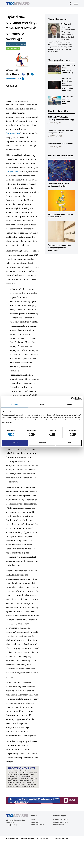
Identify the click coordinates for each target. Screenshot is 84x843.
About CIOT (35, 822)
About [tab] (69, 404)
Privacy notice (58, 824)
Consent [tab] (14, 404)
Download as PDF (13, 78)
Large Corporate (19, 44)
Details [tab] (42, 404)
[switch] (32, 434)
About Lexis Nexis (37, 824)
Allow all (15, 443)
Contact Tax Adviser (60, 822)
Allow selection (42, 443)
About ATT (34, 820)
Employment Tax (13, 48)
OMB (9, 44)
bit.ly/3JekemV (13, 171)
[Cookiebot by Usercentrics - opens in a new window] (73, 398)
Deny (69, 443)
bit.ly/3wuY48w (13, 133)
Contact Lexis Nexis (60, 820)
